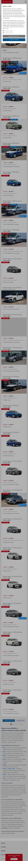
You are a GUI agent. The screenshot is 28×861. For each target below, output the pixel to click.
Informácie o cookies (8, 30)
